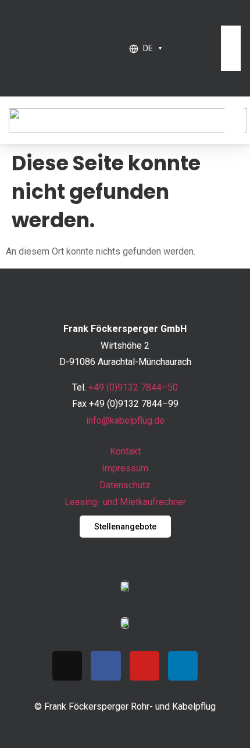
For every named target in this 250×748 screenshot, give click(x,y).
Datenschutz (125, 485)
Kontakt (125, 451)
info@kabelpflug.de (125, 420)
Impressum (125, 468)
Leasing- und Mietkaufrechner (125, 501)
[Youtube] (144, 666)
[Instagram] (67, 666)
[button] (226, 17)
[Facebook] (105, 666)
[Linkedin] (183, 666)
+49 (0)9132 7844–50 (133, 387)
